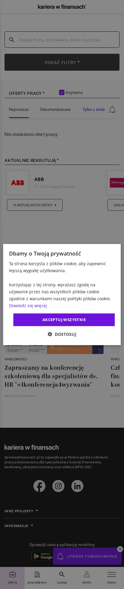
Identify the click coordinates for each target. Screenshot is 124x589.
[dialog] (62, 294)
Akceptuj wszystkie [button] (64, 319)
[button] (62, 333)
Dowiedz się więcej (28, 305)
